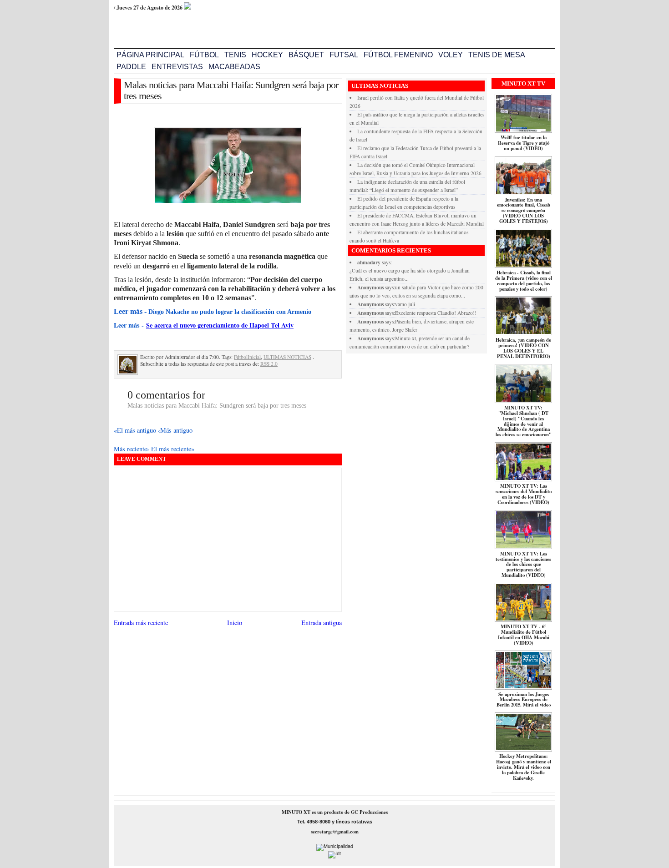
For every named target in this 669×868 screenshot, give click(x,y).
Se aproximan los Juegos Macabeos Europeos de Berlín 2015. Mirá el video (524, 700)
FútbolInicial (247, 356)
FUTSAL (343, 55)
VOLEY (450, 55)
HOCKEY (267, 55)
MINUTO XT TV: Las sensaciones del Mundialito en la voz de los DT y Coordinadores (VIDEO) (524, 494)
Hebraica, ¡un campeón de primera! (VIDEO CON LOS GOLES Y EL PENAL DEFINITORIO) (523, 348)
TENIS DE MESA (496, 55)
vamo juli (405, 304)
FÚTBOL (204, 55)
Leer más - (130, 325)
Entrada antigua (321, 622)
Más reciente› (132, 448)
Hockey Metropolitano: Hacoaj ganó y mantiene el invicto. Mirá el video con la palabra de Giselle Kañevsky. (523, 767)
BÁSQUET (306, 55)
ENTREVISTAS (177, 67)
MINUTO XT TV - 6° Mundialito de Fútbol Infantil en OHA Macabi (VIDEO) (523, 634)
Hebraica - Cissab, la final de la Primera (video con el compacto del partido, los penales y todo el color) (523, 281)
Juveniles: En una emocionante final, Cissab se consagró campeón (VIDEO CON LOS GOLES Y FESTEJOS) (523, 210)
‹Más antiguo (175, 430)
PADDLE (131, 67)
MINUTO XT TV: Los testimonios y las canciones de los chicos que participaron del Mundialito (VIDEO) (523, 564)
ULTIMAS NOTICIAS (287, 356)
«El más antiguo (136, 430)
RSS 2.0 (269, 363)
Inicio (234, 622)
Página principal (150, 55)
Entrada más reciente (141, 622)
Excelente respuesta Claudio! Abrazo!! (435, 312)
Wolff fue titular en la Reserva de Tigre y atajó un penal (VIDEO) (523, 143)
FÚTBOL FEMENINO (398, 55)
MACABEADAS (234, 67)
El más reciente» (172, 448)
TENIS (235, 55)
